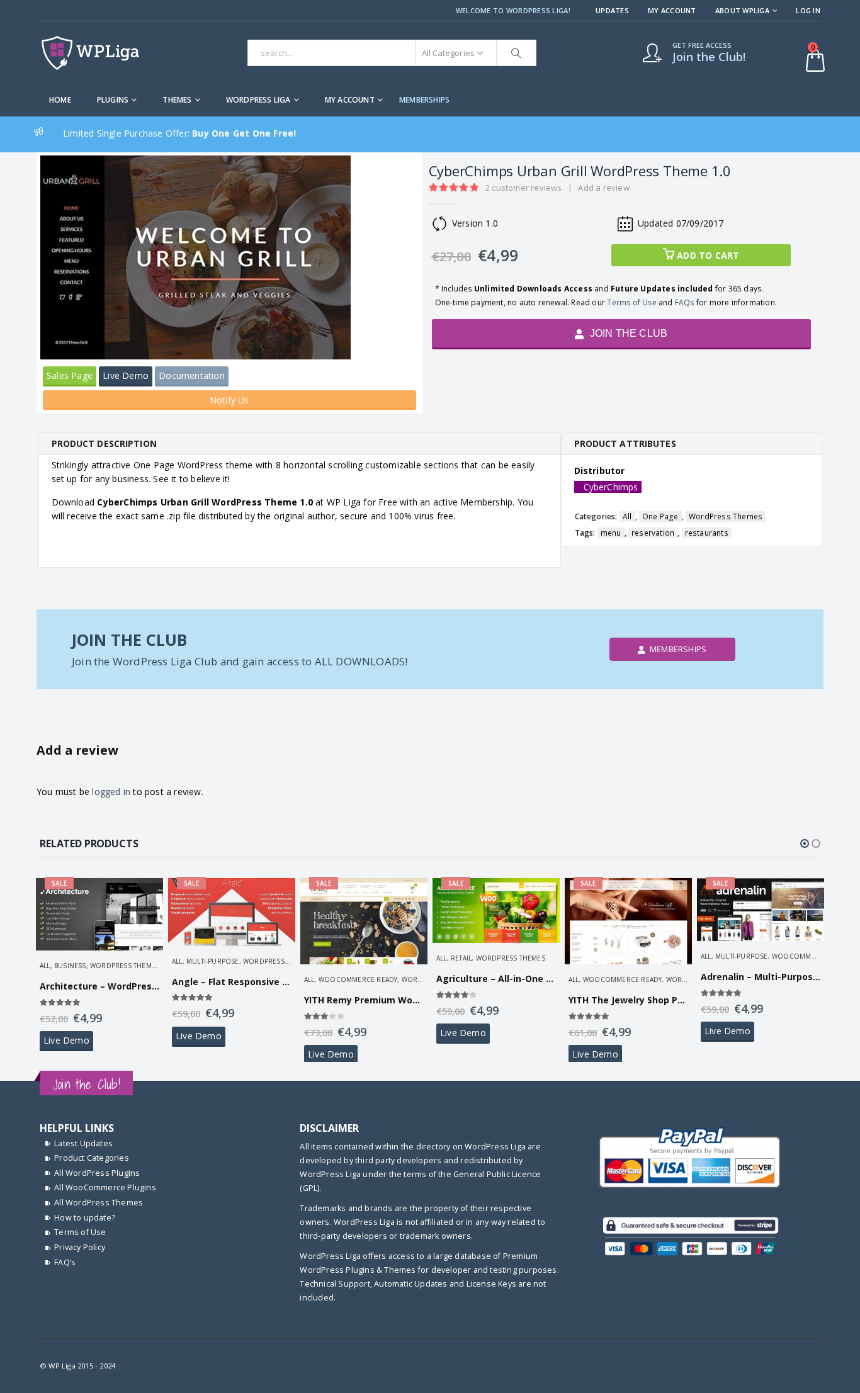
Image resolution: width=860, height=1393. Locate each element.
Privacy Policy (79, 1247)
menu (611, 532)
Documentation (192, 375)
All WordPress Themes (98, 1202)
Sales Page (70, 375)
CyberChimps (611, 487)
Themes (176, 99)
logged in (111, 792)
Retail (461, 958)
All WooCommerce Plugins (105, 1187)
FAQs (684, 302)
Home (60, 99)
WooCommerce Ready (358, 979)
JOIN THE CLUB (627, 333)
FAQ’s (65, 1262)
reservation (652, 532)
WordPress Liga (258, 99)
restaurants (706, 532)
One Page (660, 516)
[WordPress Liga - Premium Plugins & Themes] (90, 53)
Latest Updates (83, 1143)
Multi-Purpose (212, 961)
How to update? (84, 1217)
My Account (672, 10)
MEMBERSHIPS (424, 99)
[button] (804, 843)
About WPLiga (742, 10)
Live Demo (126, 375)
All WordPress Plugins (97, 1173)
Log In (808, 10)
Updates (612, 10)
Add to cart (708, 255)
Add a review (603, 187)
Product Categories (91, 1158)
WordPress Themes (725, 516)
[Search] (516, 52)
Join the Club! (86, 1084)
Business (70, 965)
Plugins (112, 99)
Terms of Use (631, 302)
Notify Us (229, 400)
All (627, 516)
